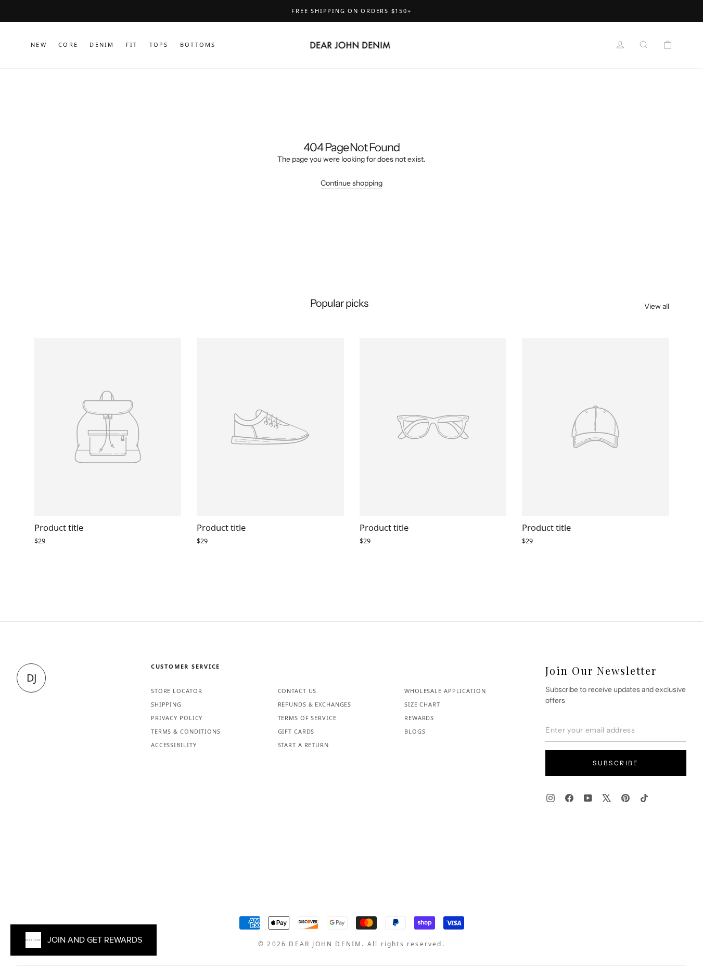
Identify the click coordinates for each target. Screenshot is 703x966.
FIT (132, 44)
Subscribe (616, 763)
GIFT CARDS (296, 731)
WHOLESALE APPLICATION (444, 691)
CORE (68, 44)
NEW (39, 44)
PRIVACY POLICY (176, 718)
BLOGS (414, 731)
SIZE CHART (422, 704)
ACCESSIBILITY (173, 745)
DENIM (102, 44)
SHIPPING (166, 704)
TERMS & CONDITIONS (186, 731)
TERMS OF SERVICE (307, 718)
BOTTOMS (197, 44)
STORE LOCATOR (176, 691)
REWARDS (419, 718)
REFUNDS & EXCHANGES (315, 704)
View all (656, 306)
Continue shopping (351, 183)
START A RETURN (303, 745)
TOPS (159, 44)
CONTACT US (297, 691)
